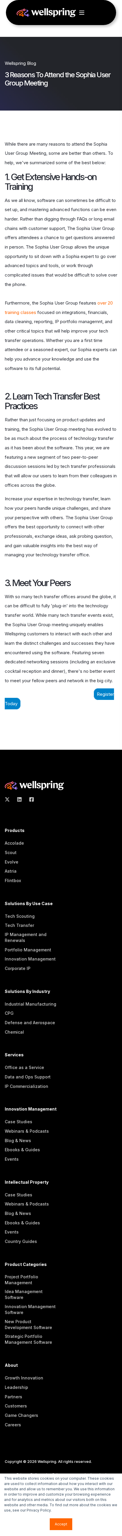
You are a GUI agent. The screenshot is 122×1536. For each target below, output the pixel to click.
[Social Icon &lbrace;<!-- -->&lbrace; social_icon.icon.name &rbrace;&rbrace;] (9, 799)
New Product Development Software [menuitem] (28, 1324)
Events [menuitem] (12, 1159)
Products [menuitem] (15, 830)
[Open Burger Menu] (82, 13)
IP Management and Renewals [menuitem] (25, 937)
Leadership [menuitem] (16, 1387)
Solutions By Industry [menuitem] (27, 991)
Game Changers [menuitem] (21, 1415)
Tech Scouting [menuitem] (20, 916)
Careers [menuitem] (13, 1424)
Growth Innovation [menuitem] (24, 1377)
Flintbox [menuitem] (13, 880)
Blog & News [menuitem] (18, 1140)
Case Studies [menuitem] (18, 1121)
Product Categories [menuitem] (26, 1264)
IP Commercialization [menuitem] (26, 1086)
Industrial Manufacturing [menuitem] (30, 1004)
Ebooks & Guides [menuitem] (22, 1149)
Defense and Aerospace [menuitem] (30, 1022)
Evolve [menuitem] (11, 861)
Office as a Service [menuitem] (24, 1067)
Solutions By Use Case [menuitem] (29, 904)
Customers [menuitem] (16, 1405)
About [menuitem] (11, 1365)
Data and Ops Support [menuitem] (28, 1076)
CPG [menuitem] (9, 1013)
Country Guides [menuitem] (21, 1241)
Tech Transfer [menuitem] (19, 925)
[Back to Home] (46, 14)
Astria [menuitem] (11, 871)
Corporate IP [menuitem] (17, 968)
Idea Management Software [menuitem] (24, 1294)
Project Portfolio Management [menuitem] (21, 1279)
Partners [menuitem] (13, 1396)
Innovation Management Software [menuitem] (30, 1309)
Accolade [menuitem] (14, 843)
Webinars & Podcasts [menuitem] (27, 1131)
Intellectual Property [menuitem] (27, 1182)
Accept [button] (61, 1524)
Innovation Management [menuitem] (30, 958)
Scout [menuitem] (11, 852)
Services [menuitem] (14, 1055)
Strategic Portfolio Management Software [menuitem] (28, 1339)
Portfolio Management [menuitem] (28, 949)
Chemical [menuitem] (14, 1032)
